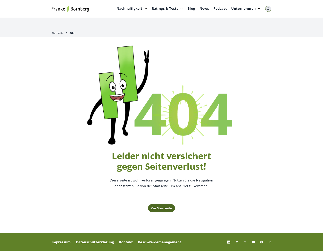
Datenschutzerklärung (95, 242)
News (204, 8)
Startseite (58, 33)
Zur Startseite (161, 208)
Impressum (61, 242)
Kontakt (126, 242)
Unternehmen (243, 8)
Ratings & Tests (165, 8)
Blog (191, 8)
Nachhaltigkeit (129, 8)
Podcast (220, 8)
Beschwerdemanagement (159, 242)
